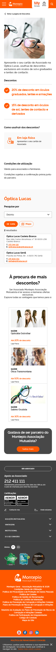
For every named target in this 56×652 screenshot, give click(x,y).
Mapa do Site (28, 620)
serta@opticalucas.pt (17, 261)
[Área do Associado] (40, 4)
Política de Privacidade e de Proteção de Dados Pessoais (28, 592)
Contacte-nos (14, 510)
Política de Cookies (28, 594)
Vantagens (10, 525)
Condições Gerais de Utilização (28, 589)
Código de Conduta (28, 618)
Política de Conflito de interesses (28, 599)
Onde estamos (46, 510)
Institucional (11, 531)
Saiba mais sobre (29, 649)
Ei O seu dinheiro (12, 537)
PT (13, 547)
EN (18, 547)
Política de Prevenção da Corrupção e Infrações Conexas (28, 602)
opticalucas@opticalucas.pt (20, 247)
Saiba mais (28, 449)
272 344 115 (13, 245)
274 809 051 (13, 259)
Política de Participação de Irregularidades (28, 615)
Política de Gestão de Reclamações (28, 597)
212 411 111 (14, 481)
